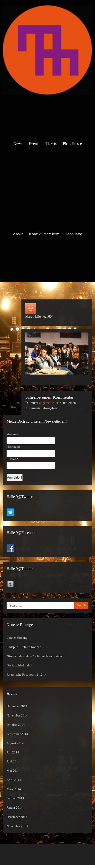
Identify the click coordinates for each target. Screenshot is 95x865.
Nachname (13, 446)
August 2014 (15, 743)
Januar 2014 (15, 807)
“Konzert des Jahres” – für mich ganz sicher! (36, 656)
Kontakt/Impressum (44, 234)
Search (81, 605)
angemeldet (47, 403)
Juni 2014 (13, 761)
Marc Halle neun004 (39, 316)
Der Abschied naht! (19, 665)
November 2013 (17, 826)
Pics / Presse (72, 143)
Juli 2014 (13, 752)
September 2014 (17, 734)
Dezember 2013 (17, 817)
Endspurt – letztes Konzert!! (25, 647)
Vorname (12, 434)
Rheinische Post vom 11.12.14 (27, 674)
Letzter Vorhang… (19, 637)
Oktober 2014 (16, 724)
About (18, 234)
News (17, 143)
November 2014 (17, 715)
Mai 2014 (13, 770)
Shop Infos (74, 234)
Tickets (51, 143)
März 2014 (14, 789)
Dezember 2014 (17, 706)
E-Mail (12, 459)
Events (34, 143)
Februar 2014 (15, 798)
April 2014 (14, 780)
